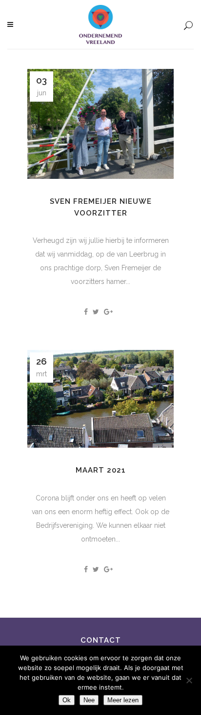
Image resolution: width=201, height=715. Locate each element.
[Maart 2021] (100, 399)
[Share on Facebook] (86, 312)
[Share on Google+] (108, 312)
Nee (89, 700)
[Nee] (189, 680)
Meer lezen (123, 700)
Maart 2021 (101, 470)
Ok (66, 700)
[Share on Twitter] (96, 312)
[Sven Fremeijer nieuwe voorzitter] (100, 124)
